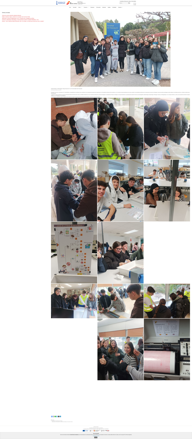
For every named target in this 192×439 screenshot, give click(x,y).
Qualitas (109, 7)
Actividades (114, 7)
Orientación (92, 7)
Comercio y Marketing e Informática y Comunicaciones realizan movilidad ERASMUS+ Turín (20, 19)
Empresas (120, 7)
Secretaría (74, 7)
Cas (135, 3)
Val (133, 3)
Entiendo (95, 437)
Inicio (70, 7)
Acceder (135, 4)
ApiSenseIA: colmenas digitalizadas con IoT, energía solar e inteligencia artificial (18, 18)
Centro (79, 7)
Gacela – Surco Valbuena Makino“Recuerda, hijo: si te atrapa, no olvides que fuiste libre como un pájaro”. (23, 21)
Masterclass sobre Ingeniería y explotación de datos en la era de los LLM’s (62, 421)
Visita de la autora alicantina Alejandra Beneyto (11, 15)
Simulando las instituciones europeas (57, 420)
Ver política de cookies (96, 435)
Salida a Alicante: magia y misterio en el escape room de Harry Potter (16, 16)
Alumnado (104, 7)
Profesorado (98, 7)
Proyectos (85, 7)
